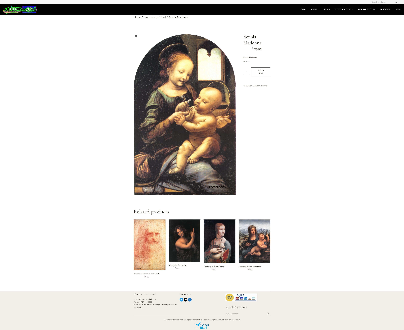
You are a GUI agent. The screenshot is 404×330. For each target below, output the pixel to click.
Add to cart (261, 71)
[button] (136, 36)
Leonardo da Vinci (260, 86)
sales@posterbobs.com (147, 299)
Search (396, 2)
